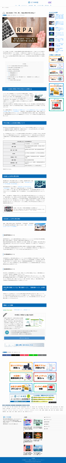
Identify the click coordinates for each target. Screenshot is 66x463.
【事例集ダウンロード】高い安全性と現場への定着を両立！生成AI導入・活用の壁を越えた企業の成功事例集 (59, 17)
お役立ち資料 (8, 408)
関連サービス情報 (11, 78)
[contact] (34, 458)
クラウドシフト (8, 405)
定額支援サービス (27, 309)
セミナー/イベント (46, 408)
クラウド (22, 408)
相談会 (10, 411)
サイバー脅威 (41, 408)
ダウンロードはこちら (24, 338)
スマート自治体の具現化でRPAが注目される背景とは (18, 65)
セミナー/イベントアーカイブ (54, 408)
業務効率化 (9, 352)
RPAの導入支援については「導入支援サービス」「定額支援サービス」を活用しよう (24, 76)
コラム (19, 352)
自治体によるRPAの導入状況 (13, 69)
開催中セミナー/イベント (28, 411)
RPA (12, 352)
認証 (23, 411)
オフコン (18, 408)
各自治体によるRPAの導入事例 (14, 71)
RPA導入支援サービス (18, 309)
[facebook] (31, 458)
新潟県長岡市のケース (13, 75)
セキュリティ (13, 405)
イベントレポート (13, 408)
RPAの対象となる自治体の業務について (15, 67)
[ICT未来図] (33, 2)
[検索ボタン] (51, 5)
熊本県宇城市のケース (13, 72)
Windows (4, 408)
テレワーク (61, 408)
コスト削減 (33, 408)
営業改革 (28, 405)
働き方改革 (5, 352)
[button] (6, 355)
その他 (4, 405)
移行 (13, 411)
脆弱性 (16, 411)
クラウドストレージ (27, 408)
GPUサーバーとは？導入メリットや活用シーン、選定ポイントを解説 (59, 39)
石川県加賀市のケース (13, 73)
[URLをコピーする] (42, 355)
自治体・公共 (16, 352)
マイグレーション (18, 405)
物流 (7, 411)
